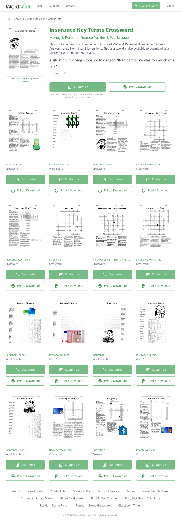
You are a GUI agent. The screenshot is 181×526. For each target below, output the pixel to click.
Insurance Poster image (22, 78)
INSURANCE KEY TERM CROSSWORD (114, 259)
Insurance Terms (59, 164)
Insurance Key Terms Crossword (91, 29)
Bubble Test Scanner (104, 498)
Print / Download (140, 87)
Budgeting (99, 450)
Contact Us (58, 491)
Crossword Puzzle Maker (37, 498)
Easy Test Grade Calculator (142, 498)
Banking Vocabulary (60, 450)
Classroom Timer (129, 505)
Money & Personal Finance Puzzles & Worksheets (89, 37)
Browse (70, 5)
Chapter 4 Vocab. (146, 450)
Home (39, 5)
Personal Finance (16, 355)
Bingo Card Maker (72, 498)
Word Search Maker (156, 491)
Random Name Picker (54, 505)
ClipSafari (25, 81)
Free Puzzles (35, 491)
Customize (80, 87)
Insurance (55, 259)
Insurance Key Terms (148, 164)
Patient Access (14, 164)
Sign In (171, 5)
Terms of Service (108, 491)
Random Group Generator (93, 505)
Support (54, 5)
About (16, 491)
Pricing (131, 491)
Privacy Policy (81, 491)
